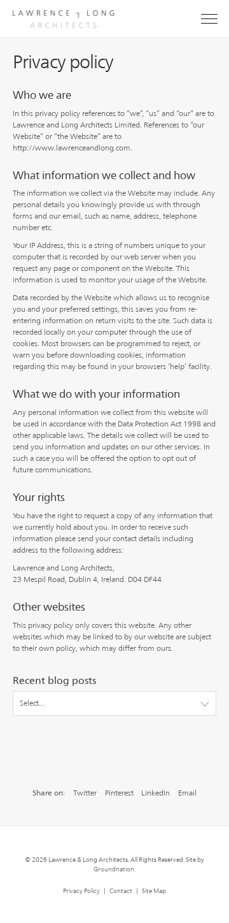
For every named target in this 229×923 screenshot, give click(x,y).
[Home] (57, 14)
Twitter (85, 793)
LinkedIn (155, 793)
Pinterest (119, 793)
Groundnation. (114, 869)
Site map (154, 890)
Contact (120, 890)
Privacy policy (81, 890)
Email (187, 793)
